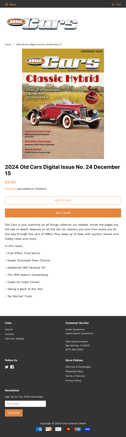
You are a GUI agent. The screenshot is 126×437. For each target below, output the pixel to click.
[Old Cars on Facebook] (12, 367)
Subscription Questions (79, 333)
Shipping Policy (74, 371)
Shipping (10, 188)
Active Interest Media (73, 423)
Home (8, 44)
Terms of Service (75, 376)
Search (9, 329)
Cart (118, 4)
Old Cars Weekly (14, 338)
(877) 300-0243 (74, 349)
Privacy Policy (73, 380)
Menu (12, 4)
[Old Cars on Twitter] (7, 367)
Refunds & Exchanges (78, 366)
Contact (9, 334)
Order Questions (75, 329)
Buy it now (63, 213)
